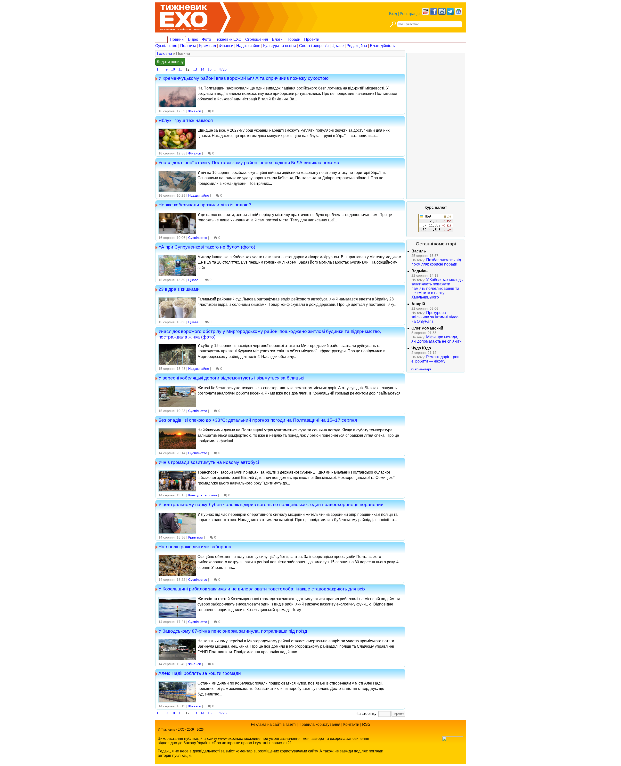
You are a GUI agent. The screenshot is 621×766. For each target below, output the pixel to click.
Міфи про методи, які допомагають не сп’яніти (436, 339)
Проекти (311, 39)
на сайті (274, 724)
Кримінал (207, 46)
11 (180, 69)
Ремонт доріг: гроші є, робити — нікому (436, 359)
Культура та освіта (279, 46)
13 (195, 69)
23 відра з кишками (179, 289)
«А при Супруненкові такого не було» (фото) (206, 247)
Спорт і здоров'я (314, 46)
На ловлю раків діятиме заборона (194, 546)
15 (210, 69)
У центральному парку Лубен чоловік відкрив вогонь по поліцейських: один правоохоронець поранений (271, 504)
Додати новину (170, 62)
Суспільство (166, 46)
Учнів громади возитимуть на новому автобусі (208, 462)
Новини (177, 39)
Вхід (393, 14)
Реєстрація (410, 14)
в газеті (289, 724)
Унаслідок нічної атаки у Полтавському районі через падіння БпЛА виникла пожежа (248, 162)
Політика (188, 46)
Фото (206, 39)
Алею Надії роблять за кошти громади (199, 673)
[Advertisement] (436, 126)
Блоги (277, 39)
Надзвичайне (248, 46)
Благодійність (382, 46)
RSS (366, 724)
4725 (223, 69)
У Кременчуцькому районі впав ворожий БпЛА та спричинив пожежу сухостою (243, 78)
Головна (164, 53)
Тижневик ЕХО (228, 39)
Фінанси (226, 46)
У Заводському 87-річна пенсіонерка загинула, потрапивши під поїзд (232, 631)
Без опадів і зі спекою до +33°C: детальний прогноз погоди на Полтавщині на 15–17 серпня (257, 420)
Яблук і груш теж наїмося (185, 120)
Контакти (351, 724)
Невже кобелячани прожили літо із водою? (204, 204)
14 (202, 69)
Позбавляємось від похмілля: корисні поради (436, 262)
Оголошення (256, 39)
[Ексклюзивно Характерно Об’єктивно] (183, 16)
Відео (193, 39)
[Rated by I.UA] (452, 743)
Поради (293, 39)
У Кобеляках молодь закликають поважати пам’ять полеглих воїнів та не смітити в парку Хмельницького (437, 288)
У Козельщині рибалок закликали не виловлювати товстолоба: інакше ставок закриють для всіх (262, 588)
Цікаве (338, 46)
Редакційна (357, 46)
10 (173, 69)
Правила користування (319, 724)
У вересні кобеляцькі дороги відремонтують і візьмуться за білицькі (231, 377)
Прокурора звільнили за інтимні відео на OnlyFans (434, 317)
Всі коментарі (420, 369)
